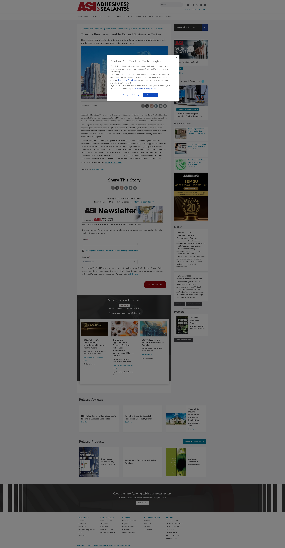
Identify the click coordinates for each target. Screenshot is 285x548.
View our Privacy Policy (145, 88)
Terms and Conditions (127, 80)
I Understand (151, 95)
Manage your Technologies (132, 95)
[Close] (176, 57)
